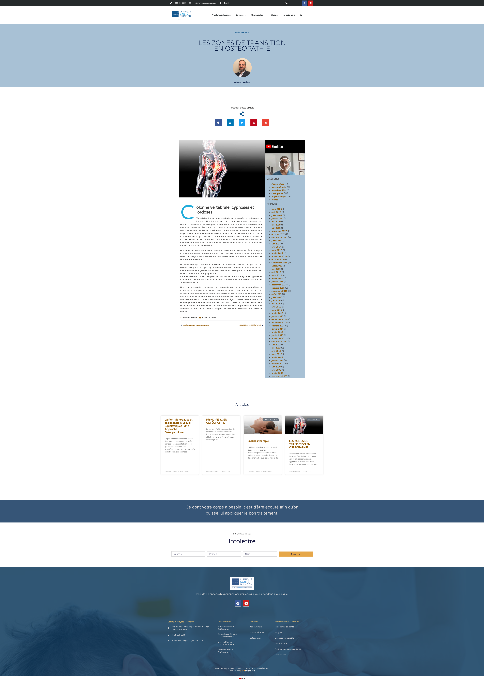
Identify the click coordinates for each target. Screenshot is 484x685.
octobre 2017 (278, 234)
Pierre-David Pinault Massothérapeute (227, 635)
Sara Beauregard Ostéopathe (226, 650)
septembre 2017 (279, 237)
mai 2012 (276, 348)
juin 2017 (276, 244)
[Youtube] (310, 3)
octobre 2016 (278, 259)
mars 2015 (276, 310)
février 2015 (277, 313)
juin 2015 (276, 300)
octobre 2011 (278, 363)
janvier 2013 (277, 335)
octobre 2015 (278, 288)
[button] (286, 3)
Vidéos (274, 199)
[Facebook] (238, 603)
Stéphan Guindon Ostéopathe (226, 627)
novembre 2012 (279, 338)
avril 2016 (276, 272)
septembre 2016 (279, 262)
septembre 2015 (279, 291)
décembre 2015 (279, 285)
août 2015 (276, 294)
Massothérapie (278, 187)
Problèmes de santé (221, 15)
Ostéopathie (277, 193)
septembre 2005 (279, 376)
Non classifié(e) (278, 190)
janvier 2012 (277, 360)
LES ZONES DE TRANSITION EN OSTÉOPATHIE (299, 444)
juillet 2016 (276, 266)
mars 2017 (276, 250)
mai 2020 (276, 221)
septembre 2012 (279, 341)
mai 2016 (276, 269)
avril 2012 (276, 351)
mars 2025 (276, 209)
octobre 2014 (278, 326)
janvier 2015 (277, 316)
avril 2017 (276, 247)
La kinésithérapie (258, 441)
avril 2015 (276, 307)
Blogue (274, 15)
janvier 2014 (277, 329)
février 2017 (277, 253)
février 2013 (277, 332)
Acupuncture (277, 184)
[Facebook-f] (304, 3)
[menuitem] (301, 15)
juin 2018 (276, 228)
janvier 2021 (277, 218)
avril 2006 (276, 370)
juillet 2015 (276, 297)
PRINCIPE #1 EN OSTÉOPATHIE (216, 421)
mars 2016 (276, 275)
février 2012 (277, 357)
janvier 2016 (277, 281)
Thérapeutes (257, 15)
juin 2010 (276, 367)
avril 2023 (276, 212)
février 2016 (277, 278)
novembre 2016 (279, 256)
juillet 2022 (276, 215)
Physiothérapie (278, 196)
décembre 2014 (279, 319)
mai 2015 (276, 303)
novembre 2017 (279, 231)
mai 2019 (276, 225)
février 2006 (277, 373)
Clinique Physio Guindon (181, 621)
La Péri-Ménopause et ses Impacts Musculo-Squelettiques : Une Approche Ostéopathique (178, 426)
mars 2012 (276, 354)
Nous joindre (289, 15)
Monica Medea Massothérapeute (226, 643)
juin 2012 (276, 344)
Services (240, 15)
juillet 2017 (276, 240)
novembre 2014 (279, 322)
